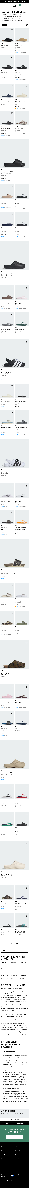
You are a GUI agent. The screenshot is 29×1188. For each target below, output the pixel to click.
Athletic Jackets (22, 966)
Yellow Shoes (23, 972)
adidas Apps (18, 1158)
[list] (12, 25)
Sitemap (3, 1167)
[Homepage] (14, 6)
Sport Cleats (14, 978)
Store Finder (18, 1150)
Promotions (4, 1163)
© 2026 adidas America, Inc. (14, 1186)
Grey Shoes (14, 962)
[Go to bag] (26, 6)
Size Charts (17, 1163)
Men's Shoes (14, 972)
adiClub (16, 1146)
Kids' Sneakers (13, 966)
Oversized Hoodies (22, 975)
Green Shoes (4, 978)
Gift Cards (17, 1154)
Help (2, 1146)
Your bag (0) (20, 1123)
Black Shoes (14, 975)
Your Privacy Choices (4, 1175)
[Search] (23, 6)
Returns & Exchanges (6, 1150)
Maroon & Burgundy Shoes (4, 972)
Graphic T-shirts (4, 975)
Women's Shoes (22, 969)
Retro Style (23, 962)
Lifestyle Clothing (3, 963)
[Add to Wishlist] (12, 30)
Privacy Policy (18, 1174)
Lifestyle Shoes (3, 966)
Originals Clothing (3, 969)
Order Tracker (4, 1154)
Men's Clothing (13, 969)
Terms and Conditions (6, 1180)
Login (7, 1123)
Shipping (3, 1158)
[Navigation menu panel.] (2, 6)
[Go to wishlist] (6, 6)
